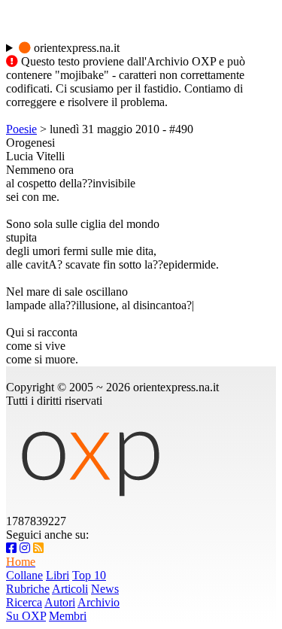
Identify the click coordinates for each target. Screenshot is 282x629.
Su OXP (26, 615)
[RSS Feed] (38, 548)
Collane (24, 575)
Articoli (70, 588)
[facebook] (11, 548)
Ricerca (24, 602)
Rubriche (28, 588)
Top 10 (89, 575)
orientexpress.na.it (75, 47)
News (105, 588)
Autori (59, 602)
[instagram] (25, 548)
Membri (67, 615)
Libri (57, 575)
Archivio (98, 602)
